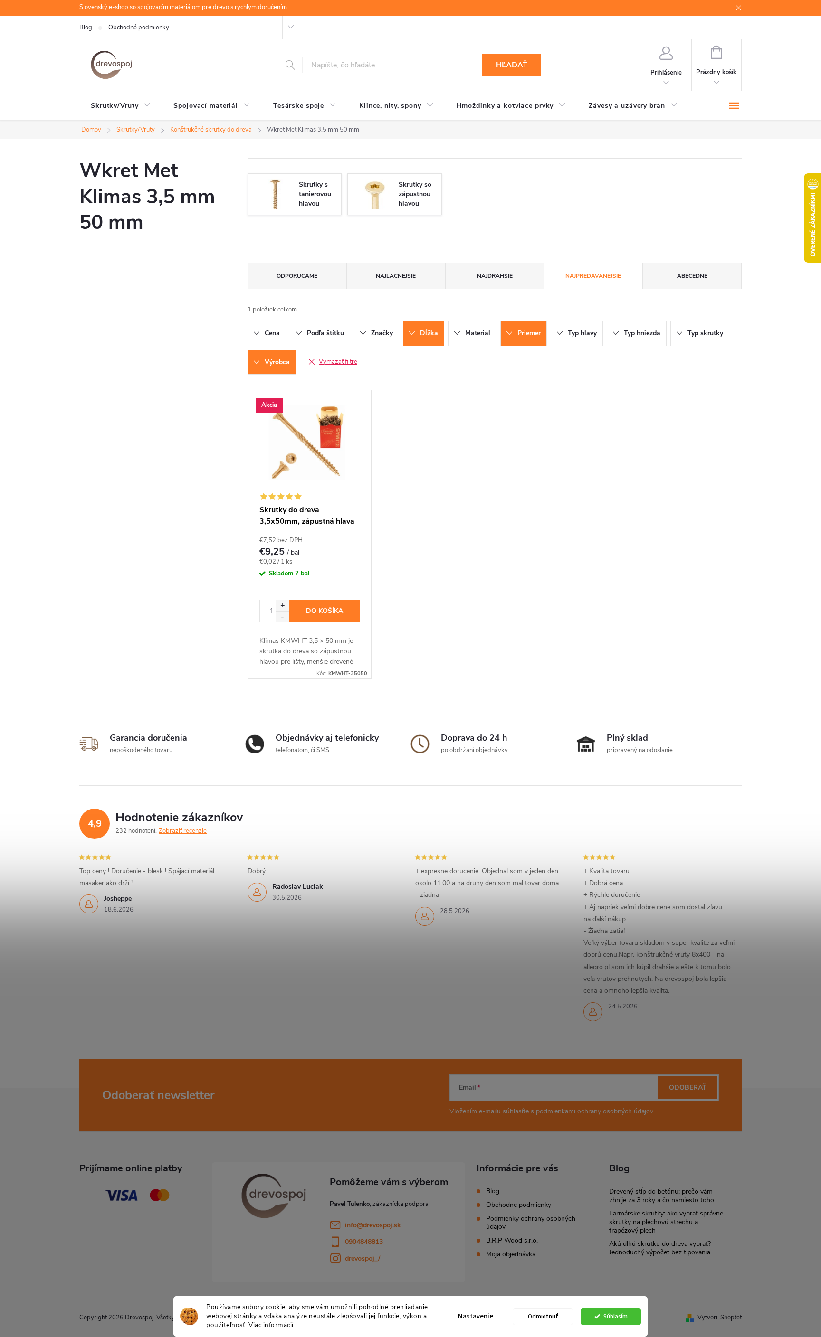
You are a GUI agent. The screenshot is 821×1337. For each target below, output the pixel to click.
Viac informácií (271, 1324)
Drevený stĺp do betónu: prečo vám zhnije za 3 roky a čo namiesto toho (661, 1196)
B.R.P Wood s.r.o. (512, 1240)
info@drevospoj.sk (373, 1225)
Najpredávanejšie (593, 276)
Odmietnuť (543, 1316)
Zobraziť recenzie (183, 831)
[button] (282, 605)
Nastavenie (475, 1316)
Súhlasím (615, 1316)
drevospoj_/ (362, 1258)
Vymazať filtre (338, 362)
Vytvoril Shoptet (719, 1317)
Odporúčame (297, 276)
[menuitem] (120, 106)
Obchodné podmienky (138, 27)
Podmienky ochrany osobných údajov (530, 1222)
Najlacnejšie (396, 276)
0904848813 (364, 1241)
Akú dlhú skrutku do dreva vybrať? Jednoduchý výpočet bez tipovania (660, 1248)
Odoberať (687, 1087)
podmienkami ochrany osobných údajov (594, 1111)
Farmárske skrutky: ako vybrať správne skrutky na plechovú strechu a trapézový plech (666, 1222)
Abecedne (692, 276)
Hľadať (511, 65)
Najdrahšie (495, 276)
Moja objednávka (510, 1254)
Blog (85, 27)
